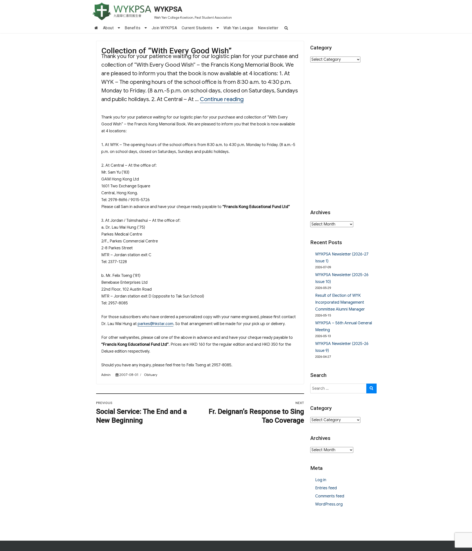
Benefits (132, 28)
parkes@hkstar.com (155, 323)
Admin (106, 375)
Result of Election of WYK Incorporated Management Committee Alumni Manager (340, 302)
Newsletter (268, 28)
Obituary (150, 375)
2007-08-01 (128, 375)
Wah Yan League (238, 28)
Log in (320, 479)
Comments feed (329, 496)
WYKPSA (168, 9)
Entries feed (326, 488)
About (108, 28)
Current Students (197, 28)
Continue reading (222, 99)
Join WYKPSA (164, 28)
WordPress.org (329, 504)
